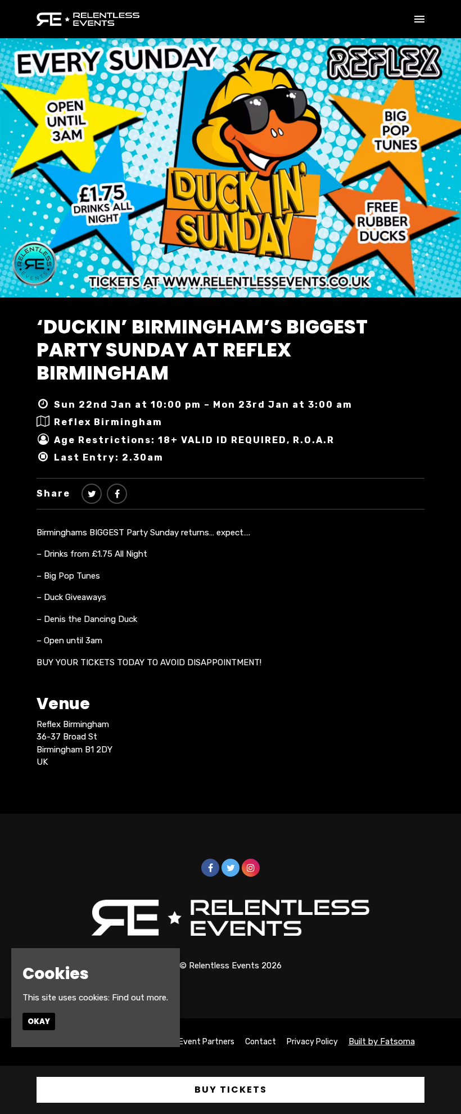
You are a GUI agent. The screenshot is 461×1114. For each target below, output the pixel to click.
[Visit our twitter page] (92, 494)
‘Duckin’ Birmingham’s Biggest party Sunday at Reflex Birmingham (202, 349)
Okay (39, 1021)
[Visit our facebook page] (117, 494)
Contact (260, 1042)
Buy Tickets (231, 1089)
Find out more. (140, 998)
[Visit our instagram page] (251, 868)
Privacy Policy (312, 1042)
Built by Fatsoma (382, 1041)
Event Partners (206, 1042)
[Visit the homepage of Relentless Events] (88, 19)
